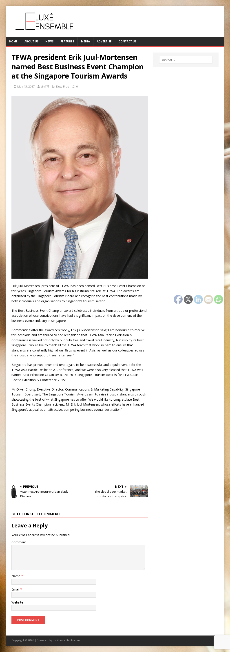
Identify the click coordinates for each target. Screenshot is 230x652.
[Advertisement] (79, 448)
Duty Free (62, 86)
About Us (31, 41)
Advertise (104, 41)
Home (13, 41)
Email (15, 589)
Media (85, 41)
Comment (18, 542)
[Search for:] (185, 60)
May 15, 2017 (26, 86)
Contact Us (127, 41)
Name (16, 576)
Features (67, 41)
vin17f (45, 86)
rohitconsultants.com (66, 640)
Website (17, 602)
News (49, 41)
